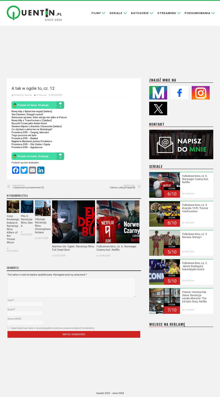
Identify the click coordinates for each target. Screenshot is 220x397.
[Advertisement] (110, 52)
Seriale (116, 13)
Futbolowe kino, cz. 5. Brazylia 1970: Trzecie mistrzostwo (195, 208)
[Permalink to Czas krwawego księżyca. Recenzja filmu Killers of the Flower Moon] (13, 206)
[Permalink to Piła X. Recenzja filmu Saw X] (27, 206)
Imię (9, 300)
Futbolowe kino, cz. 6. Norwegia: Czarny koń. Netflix (117, 248)
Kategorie (140, 13)
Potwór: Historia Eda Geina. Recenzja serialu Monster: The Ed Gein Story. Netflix (194, 296)
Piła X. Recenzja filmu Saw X (27, 221)
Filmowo (42, 95)
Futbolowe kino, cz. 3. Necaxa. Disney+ (194, 235)
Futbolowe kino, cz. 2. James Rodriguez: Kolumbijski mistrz (194, 266)
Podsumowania (197, 13)
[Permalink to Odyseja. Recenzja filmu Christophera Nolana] (43, 208)
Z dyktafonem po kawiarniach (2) (28, 186)
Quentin (28, 95)
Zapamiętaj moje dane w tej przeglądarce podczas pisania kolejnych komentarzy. (52, 328)
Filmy (96, 13)
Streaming (166, 13)
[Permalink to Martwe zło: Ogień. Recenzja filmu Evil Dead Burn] (73, 221)
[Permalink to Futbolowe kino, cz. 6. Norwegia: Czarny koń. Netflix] (118, 221)
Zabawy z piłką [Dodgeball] (122, 186)
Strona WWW (14, 318)
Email (10, 309)
